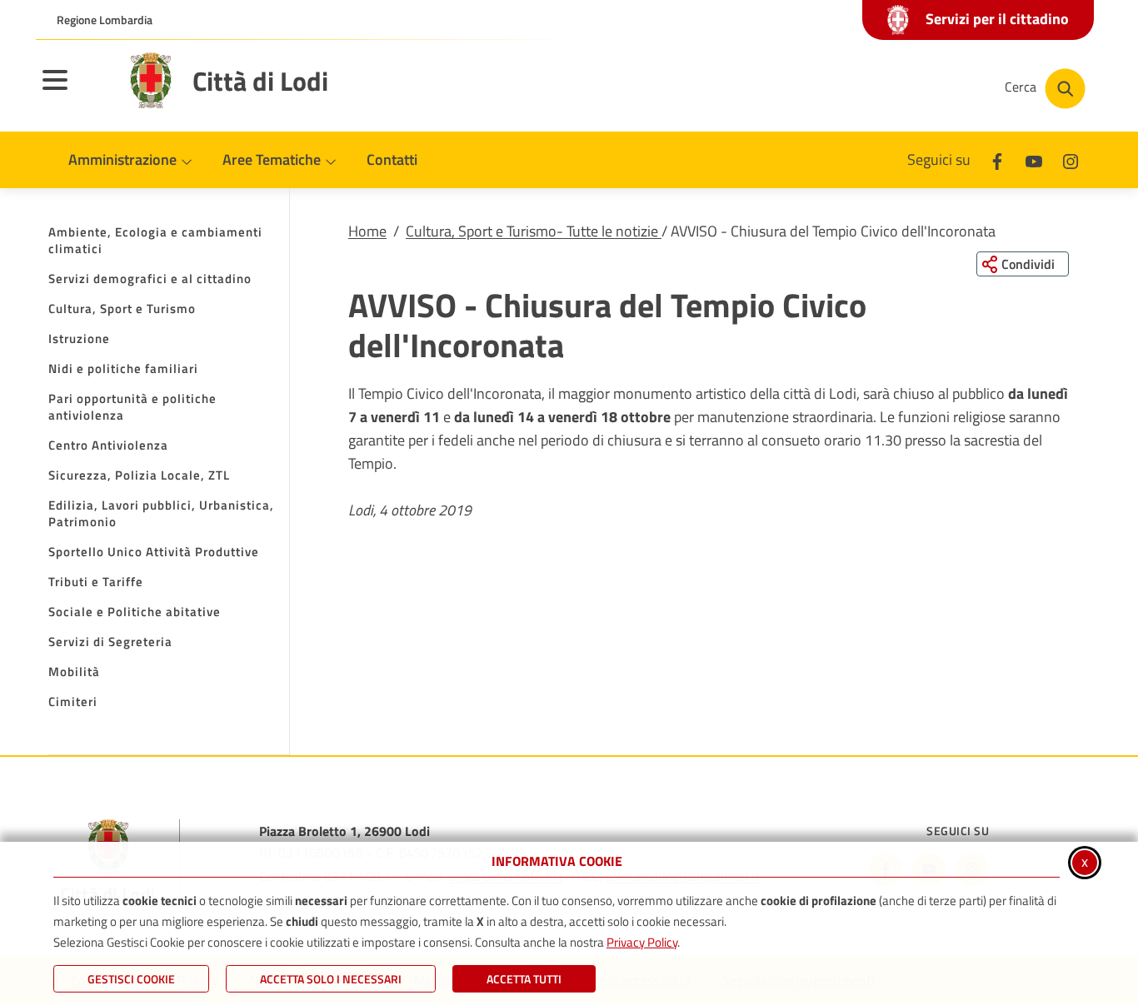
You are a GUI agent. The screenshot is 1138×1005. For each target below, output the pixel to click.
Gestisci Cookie (131, 979)
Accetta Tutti (524, 979)
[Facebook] (997, 159)
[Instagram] (1071, 159)
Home (367, 231)
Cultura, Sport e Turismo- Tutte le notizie (533, 231)
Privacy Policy (641, 942)
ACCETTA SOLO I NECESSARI (331, 979)
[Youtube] (1034, 159)
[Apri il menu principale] (75, 90)
